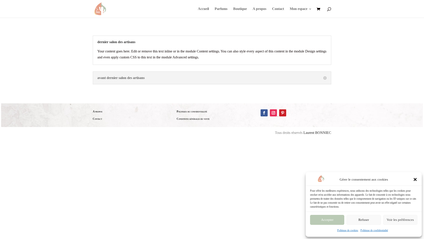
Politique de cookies (347, 230)
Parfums (221, 9)
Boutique (240, 9)
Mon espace (298, 9)
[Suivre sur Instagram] (273, 112)
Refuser (363, 220)
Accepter (327, 220)
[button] (415, 179)
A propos (259, 9)
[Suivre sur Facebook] (264, 112)
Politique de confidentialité (374, 230)
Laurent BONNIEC (317, 133)
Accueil (203, 9)
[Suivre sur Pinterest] (282, 112)
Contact (278, 9)
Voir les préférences (400, 220)
